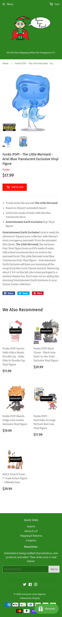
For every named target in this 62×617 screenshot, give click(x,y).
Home (5, 63)
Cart (57, 4)
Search (31, 526)
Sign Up (54, 569)
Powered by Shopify (30, 598)
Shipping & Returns (31, 535)
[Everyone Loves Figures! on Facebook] (30, 584)
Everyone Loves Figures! (34, 594)
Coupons (31, 540)
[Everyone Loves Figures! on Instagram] (35, 584)
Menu (10, 4)
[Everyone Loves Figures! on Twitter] (24, 584)
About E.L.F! (31, 531)
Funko (6, 169)
